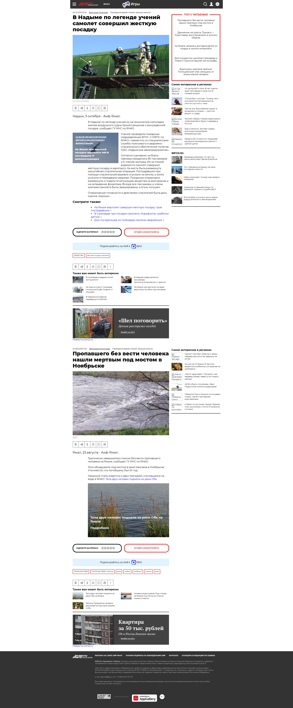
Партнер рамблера (121, 696)
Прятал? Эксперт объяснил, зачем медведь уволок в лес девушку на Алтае (201, 356)
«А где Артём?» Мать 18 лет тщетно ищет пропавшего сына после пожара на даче (201, 90)
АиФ (75, 437)
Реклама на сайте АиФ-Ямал (108, 656)
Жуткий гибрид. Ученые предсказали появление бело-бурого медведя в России (202, 121)
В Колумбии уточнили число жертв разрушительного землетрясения (200, 198)
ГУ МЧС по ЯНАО (81, 101)
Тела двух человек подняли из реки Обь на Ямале (126, 519)
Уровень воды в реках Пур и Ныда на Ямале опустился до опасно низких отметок (150, 595)
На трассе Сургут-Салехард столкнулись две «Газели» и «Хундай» (99, 289)
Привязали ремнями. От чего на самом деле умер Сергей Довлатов (200, 158)
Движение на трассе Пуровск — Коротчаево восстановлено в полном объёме (196, 35)
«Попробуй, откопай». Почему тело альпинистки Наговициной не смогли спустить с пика (201, 101)
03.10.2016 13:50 (80, 12)
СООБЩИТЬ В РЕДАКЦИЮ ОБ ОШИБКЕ (198, 656)
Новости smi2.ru (83, 339)
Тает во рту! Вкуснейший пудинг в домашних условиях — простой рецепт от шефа (201, 111)
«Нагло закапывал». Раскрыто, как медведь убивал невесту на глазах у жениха (202, 376)
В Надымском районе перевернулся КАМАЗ (96, 298)
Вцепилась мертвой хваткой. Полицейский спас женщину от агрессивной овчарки (196, 72)
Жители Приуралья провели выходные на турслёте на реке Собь (100, 605)
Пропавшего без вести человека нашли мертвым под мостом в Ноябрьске (196, 23)
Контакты (173, 656)
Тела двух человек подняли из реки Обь (131, 479)
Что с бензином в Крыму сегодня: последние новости (200, 168)
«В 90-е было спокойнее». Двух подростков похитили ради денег (201, 385)
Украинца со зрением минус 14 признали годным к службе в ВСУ (200, 188)
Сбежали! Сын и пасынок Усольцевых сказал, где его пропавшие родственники (202, 396)
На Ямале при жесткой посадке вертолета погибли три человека (150, 288)
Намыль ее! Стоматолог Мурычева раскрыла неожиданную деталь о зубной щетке (201, 141)
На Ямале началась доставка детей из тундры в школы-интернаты (196, 47)
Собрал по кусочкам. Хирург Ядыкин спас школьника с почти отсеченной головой (202, 406)
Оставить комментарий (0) (146, 232)
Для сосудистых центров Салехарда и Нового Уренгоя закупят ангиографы (196, 59)
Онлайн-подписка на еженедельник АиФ (145, 656)
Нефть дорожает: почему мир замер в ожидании (201, 178)
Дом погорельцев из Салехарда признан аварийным (128, 220)
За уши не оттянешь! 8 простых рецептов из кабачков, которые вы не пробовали (202, 366)
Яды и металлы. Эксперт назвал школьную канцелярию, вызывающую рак (200, 131)
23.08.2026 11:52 (80, 349)
